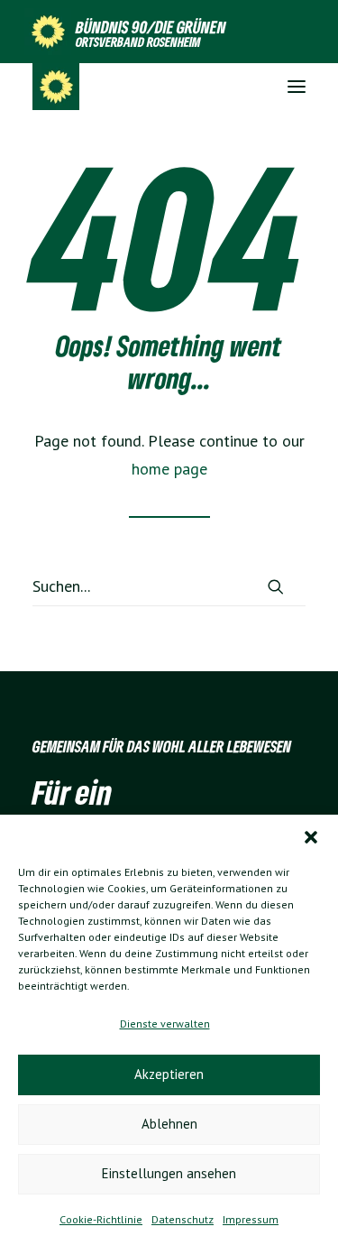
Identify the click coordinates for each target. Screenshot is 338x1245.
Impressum (251, 1219)
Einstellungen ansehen (169, 1173)
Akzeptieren (169, 1074)
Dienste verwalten (165, 1023)
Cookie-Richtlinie (100, 1219)
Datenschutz (182, 1219)
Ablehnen (169, 1123)
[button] (311, 837)
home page (169, 468)
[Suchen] (169, 586)
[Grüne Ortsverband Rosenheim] (55, 86)
